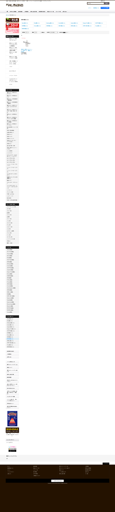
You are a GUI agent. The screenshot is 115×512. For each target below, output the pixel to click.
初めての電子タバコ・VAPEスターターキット (12, 385)
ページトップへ (106, 463)
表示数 (23, 32)
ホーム (8, 466)
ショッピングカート (10, 471)
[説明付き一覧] (67, 32)
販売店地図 (9, 377)
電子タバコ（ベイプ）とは (12, 364)
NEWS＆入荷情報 (88, 468)
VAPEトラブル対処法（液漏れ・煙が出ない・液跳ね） (12, 392)
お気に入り (9, 473)
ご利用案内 (9, 354)
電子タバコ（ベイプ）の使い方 (12, 371)
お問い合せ (9, 357)
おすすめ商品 (35, 473)
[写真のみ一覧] (64, 32)
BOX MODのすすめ (11, 388)
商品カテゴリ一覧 (36, 468)
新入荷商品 (35, 471)
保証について (9, 367)
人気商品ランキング (36, 475)
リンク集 (86, 473)
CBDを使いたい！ (10, 403)
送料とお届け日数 (10, 374)
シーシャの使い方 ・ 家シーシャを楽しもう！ (12, 400)
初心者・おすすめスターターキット (12, 381)
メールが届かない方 (11, 361)
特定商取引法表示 (10, 351)
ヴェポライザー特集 (11, 396)
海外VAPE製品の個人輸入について (12, 407)
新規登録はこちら (10, 468)
